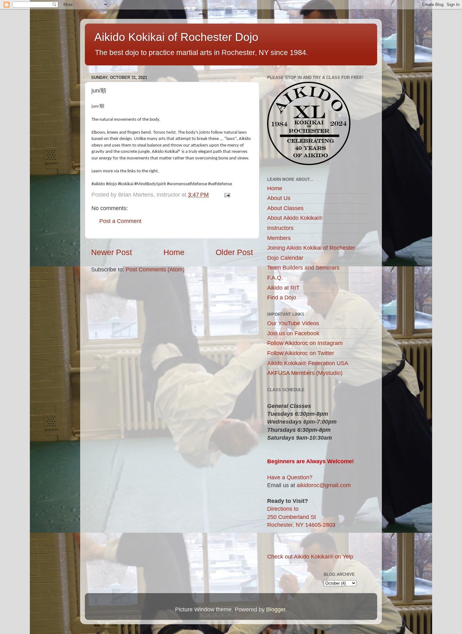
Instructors (280, 228)
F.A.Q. (275, 278)
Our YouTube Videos (293, 323)
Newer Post (111, 252)
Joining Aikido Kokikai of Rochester (311, 248)
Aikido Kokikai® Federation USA (307, 363)
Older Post (234, 252)
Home (173, 252)
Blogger (275, 609)
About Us (278, 198)
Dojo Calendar (285, 258)
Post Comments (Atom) (155, 269)
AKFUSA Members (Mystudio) (305, 373)
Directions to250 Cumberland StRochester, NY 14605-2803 (301, 517)
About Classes (285, 208)
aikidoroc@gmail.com (324, 485)
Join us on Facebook (293, 333)
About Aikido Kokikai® (294, 218)
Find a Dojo (281, 297)
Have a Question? (289, 477)
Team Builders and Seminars (303, 267)
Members (279, 238)
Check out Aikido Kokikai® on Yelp (310, 556)
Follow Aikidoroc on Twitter (300, 353)
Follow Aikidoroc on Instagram (305, 343)
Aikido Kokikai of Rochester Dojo (176, 37)
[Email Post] (227, 195)
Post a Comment (120, 221)
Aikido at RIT (283, 288)
